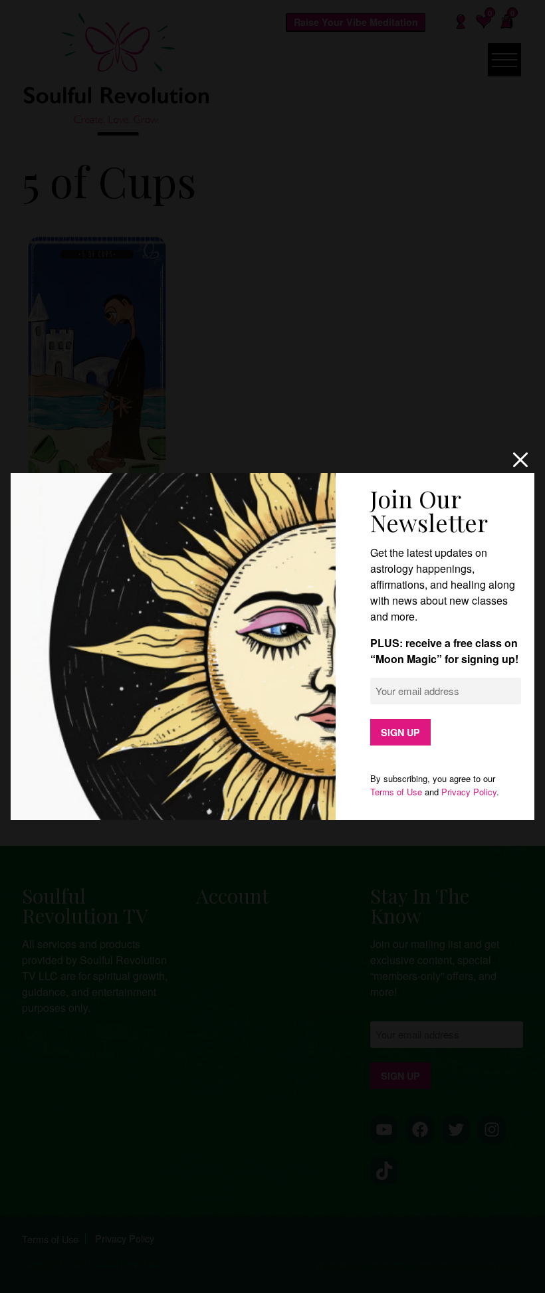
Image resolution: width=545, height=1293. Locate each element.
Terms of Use (396, 791)
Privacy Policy (468, 791)
